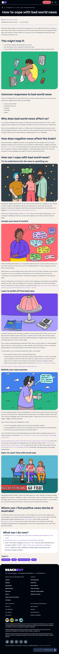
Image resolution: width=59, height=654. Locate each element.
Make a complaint (36, 615)
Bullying (7, 583)
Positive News (28, 519)
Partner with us (35, 612)
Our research (9, 609)
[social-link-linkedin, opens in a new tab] (26, 642)
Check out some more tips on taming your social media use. (19, 366)
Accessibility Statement (33, 645)
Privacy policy (19, 645)
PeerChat (33, 583)
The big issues (10, 7)
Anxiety (7, 580)
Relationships (9, 588)
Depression (8, 585)
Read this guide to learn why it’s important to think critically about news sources (25, 441)
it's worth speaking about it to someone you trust (21, 210)
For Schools (40, 573)
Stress (7, 594)
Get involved (34, 606)
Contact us (8, 615)
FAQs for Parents (35, 594)
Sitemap (25, 645)
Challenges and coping (24, 559)
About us (7, 606)
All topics (8, 600)
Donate (33, 609)
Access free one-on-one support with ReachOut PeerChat (24, 540)
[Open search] (52, 2)
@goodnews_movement (8, 521)
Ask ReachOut (35, 580)
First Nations (34, 585)
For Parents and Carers (25, 573)
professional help (28, 542)
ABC (36, 517)
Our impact (8, 612)
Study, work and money (12, 597)
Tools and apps (35, 588)
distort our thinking (9, 147)
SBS (41, 517)
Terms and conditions (10, 645)
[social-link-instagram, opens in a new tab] (12, 642)
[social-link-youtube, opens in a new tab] (16, 642)
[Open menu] (55, 2)
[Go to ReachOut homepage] (4, 2)
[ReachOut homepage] (2, 7)
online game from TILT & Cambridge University (15, 447)
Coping (14, 559)
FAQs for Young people (37, 591)
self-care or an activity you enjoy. (45, 363)
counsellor (27, 213)
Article (33, 559)
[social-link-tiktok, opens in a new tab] (7, 642)
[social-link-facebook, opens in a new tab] (21, 642)
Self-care (8, 591)
